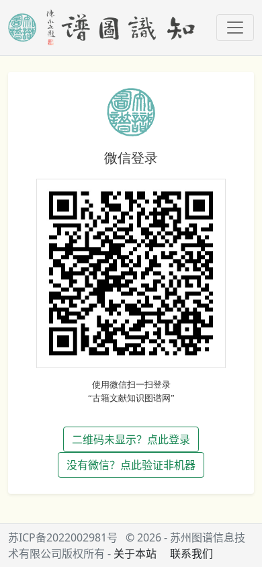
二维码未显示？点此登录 (131, 439)
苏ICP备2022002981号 (63, 537)
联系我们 (191, 553)
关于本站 (135, 553)
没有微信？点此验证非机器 (131, 464)
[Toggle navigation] (235, 27)
